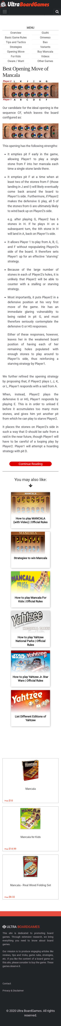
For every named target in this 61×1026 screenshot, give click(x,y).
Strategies (16, 47)
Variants (45, 47)
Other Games (45, 61)
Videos (45, 56)
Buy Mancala (45, 51)
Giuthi (45, 32)
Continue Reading (31, 464)
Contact (7, 983)
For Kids (16, 56)
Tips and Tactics (16, 42)
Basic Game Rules (16, 37)
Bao (45, 42)
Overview (15, 32)
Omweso (45, 37)
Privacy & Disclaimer (13, 990)
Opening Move (15, 51)
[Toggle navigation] (4, 11)
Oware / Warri (16, 61)
